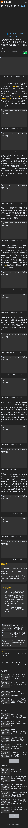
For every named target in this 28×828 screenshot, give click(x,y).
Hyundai (4, 36)
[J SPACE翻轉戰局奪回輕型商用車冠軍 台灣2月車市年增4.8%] (5, 747)
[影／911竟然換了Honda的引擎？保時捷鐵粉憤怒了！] (5, 724)
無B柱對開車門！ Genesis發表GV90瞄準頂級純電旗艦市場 (14, 596)
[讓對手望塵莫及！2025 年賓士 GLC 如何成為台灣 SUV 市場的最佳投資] (5, 732)
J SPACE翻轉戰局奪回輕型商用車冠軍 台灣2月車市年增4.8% (19, 746)
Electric (4, 33)
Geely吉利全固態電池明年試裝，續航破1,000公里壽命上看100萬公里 (19, 701)
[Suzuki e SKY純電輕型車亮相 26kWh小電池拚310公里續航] (5, 677)
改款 (9, 33)
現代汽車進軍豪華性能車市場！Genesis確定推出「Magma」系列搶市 (14, 578)
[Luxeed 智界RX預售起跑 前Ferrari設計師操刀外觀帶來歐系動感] (5, 794)
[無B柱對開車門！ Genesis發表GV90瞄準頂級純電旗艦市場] (5, 787)
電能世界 (23, 6)
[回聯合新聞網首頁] (2, 2)
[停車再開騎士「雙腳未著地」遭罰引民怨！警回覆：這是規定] (5, 754)
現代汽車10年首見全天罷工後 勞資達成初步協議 (18, 684)
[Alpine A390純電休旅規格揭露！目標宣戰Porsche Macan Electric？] (7, 643)
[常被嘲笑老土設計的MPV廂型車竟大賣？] (5, 771)
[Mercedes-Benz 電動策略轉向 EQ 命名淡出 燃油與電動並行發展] (5, 739)
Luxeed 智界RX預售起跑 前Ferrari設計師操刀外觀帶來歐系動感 (14, 609)
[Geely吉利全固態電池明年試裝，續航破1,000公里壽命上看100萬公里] (5, 701)
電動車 (15, 33)
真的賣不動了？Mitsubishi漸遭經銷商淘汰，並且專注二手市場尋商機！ (19, 716)
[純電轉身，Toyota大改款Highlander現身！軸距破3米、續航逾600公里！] (7, 627)
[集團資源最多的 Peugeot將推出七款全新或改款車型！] (5, 694)
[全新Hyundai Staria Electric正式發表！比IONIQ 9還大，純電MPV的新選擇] (7, 635)
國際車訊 (16, 6)
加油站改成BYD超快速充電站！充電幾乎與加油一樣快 (15, 600)
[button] (26, 2)
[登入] (23, 2)
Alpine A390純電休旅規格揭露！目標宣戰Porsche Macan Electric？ (19, 642)
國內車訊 (3, 6)
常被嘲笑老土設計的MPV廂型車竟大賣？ (14, 604)
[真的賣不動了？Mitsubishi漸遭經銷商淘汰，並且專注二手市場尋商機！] (5, 716)
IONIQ (15, 36)
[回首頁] (7, 2)
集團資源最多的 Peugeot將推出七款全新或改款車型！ (19, 693)
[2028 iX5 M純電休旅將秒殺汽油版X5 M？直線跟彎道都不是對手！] (5, 802)
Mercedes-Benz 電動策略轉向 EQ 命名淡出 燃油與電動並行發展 (18, 739)
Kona (9, 36)
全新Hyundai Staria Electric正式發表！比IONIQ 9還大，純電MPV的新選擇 (19, 635)
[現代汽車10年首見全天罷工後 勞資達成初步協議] (5, 684)
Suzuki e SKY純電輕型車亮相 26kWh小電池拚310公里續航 (15, 592)
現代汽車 (21, 33)
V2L (20, 36)
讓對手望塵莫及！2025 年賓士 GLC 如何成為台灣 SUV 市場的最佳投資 (18, 731)
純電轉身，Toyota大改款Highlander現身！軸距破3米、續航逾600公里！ (18, 627)
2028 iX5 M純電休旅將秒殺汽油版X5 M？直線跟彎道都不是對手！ (19, 801)
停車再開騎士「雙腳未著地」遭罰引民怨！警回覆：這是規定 (19, 754)
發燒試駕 (9, 6)
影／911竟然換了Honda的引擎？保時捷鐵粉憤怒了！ (19, 723)
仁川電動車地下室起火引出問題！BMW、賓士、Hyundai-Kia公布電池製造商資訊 (14, 571)
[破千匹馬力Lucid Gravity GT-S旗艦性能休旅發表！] (5, 810)
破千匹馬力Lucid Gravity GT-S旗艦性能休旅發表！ (19, 809)
